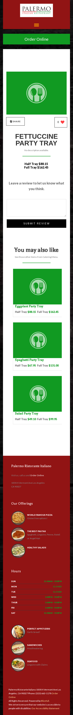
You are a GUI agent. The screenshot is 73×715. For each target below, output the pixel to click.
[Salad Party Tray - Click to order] (38, 410)
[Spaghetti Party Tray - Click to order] (38, 357)
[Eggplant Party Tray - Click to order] (38, 303)
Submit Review (36, 223)
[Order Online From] (36, 113)
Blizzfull (45, 700)
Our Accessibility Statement (45, 708)
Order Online (36, 39)
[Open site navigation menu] (36, 25)
